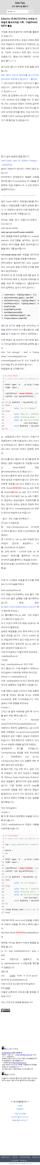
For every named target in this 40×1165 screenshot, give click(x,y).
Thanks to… (23, 1160)
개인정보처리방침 (24, 1157)
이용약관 (14, 1157)
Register (20, 1109)
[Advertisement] (20, 139)
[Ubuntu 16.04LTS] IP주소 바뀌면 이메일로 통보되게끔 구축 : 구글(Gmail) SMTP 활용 (19, 22)
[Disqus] (20, 1071)
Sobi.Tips (20, 2)
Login (20, 1106)
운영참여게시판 (5, 1157)
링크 (11, 325)
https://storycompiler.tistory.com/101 (20, 607)
